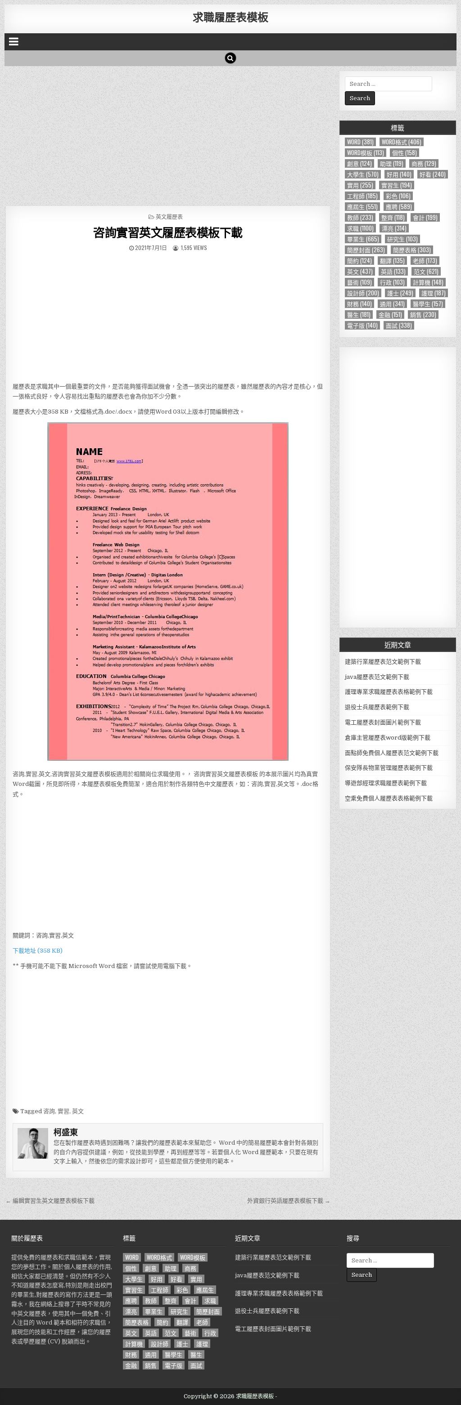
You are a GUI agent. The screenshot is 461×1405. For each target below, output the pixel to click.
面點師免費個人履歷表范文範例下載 (391, 752)
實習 (63, 1111)
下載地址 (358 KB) (38, 950)
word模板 (365, 152)
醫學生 (428, 303)
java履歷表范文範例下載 (377, 677)
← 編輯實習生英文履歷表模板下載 (50, 1200)
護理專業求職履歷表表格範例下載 (389, 691)
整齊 (393, 217)
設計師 (363, 293)
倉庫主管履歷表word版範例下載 (387, 737)
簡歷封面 (366, 249)
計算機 (428, 282)
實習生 (396, 185)
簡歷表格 (412, 249)
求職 (360, 228)
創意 (359, 163)
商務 (423, 163)
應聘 (399, 206)
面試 (399, 325)
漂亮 (394, 228)
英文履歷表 (169, 216)
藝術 (359, 282)
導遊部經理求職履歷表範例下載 (386, 783)
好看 (433, 174)
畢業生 (363, 239)
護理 (433, 293)
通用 (392, 303)
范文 (426, 271)
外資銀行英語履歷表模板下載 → (288, 1200)
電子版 (362, 325)
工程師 (362, 196)
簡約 (359, 260)
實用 (360, 185)
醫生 (359, 314)
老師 (425, 260)
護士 (400, 293)
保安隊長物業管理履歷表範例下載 (389, 767)
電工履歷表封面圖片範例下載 (383, 722)
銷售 (423, 314)
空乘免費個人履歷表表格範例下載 (389, 798)
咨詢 (49, 1111)
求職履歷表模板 (230, 16)
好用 (399, 174)
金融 (390, 314)
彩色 (398, 196)
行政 (392, 282)
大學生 (363, 174)
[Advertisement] (168, 133)
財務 (359, 303)
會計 (425, 217)
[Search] (230, 58)
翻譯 (392, 260)
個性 (404, 152)
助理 (391, 163)
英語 (393, 271)
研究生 (402, 239)
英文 (78, 1111)
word (360, 142)
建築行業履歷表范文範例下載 (383, 661)
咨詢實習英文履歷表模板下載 (168, 232)
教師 (360, 217)
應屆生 (362, 206)
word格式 (401, 142)
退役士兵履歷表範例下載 (377, 707)
